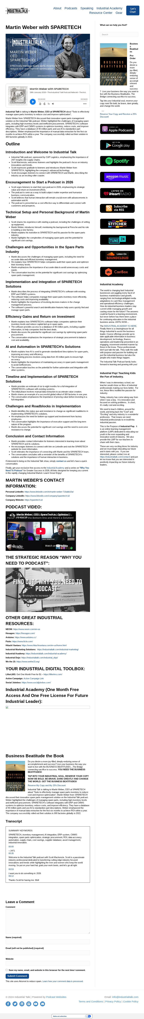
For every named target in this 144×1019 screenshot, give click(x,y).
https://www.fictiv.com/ (22, 641)
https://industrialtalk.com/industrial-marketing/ (57, 649)
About (57, 8)
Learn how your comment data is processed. (62, 981)
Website (10, 959)
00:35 (11, 853)
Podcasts (71, 8)
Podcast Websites (56, 997)
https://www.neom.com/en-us (26, 629)
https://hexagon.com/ (25, 633)
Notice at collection (60, 1016)
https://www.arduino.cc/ (25, 637)
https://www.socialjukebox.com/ (36, 682)
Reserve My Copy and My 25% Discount (47, 785)
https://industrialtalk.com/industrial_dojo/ (39, 657)
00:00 (11, 846)
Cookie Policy (130, 1001)
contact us (61, 461)
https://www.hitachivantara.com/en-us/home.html (44, 645)
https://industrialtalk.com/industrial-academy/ (46, 653)
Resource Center (100, 12)
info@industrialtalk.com (125, 997)
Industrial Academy (109, 8)
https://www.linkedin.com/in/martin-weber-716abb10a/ (49, 492)
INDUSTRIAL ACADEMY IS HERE (120, 326)
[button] (132, 10)
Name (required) (14, 937)
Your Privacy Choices (76, 1016)
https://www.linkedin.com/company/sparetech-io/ (47, 496)
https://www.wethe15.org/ (28, 661)
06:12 (11, 876)
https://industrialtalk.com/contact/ (115, 457)
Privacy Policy (113, 1001)
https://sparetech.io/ (34, 500)
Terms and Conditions (91, 1001)
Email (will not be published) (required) (25, 948)
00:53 (11, 869)
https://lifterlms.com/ (53, 674)
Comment (10, 907)
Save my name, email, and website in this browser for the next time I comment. (47, 970)
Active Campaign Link (34, 678)
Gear (119, 12)
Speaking (86, 8)
